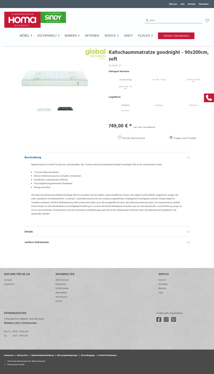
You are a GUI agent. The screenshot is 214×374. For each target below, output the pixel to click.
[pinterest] (173, 319)
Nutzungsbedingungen (67, 355)
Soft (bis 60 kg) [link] (125, 79)
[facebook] (158, 319)
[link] (209, 98)
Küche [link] (59, 301)
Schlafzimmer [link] (62, 288)
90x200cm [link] (125, 105)
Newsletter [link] (204, 3)
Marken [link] (162, 288)
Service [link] (162, 280)
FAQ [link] (160, 292)
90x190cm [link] (125, 110)
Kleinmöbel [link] (61, 292)
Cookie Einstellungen (107, 355)
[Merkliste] (207, 20)
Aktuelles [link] (163, 284)
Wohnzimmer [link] (62, 280)
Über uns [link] (173, 3)
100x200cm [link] (193, 105)
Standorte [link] (9, 284)
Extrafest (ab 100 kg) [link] (193, 80)
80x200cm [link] (159, 105)
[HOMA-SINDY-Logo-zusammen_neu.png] (36, 20)
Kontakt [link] (191, 3)
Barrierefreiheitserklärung (42, 355)
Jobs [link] (182, 3)
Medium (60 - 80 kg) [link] (125, 87)
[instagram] (166, 319)
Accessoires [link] (61, 296)
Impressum (9, 355)
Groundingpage (88, 355)
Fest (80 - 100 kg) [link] (159, 79)
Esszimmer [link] (61, 284)
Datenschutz (22, 355)
